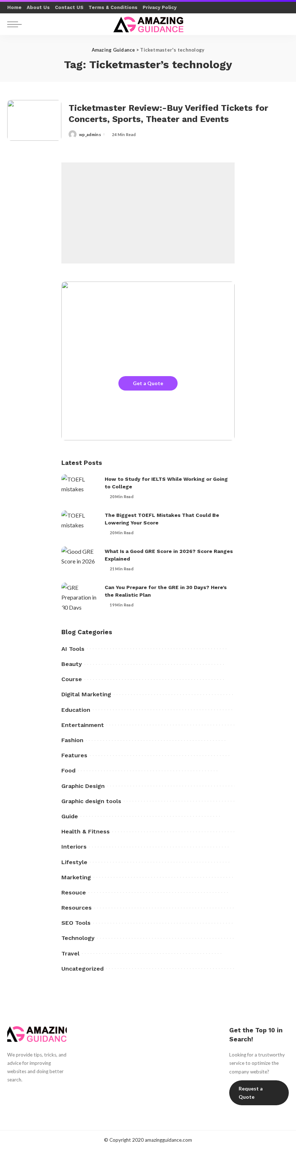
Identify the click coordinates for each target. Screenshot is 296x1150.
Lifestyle (74, 862)
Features (74, 755)
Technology (78, 938)
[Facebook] (10, 1093)
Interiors (74, 846)
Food (68, 770)
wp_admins (90, 134)
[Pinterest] (36, 1093)
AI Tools (72, 648)
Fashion (72, 740)
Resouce (73, 892)
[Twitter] (23, 1093)
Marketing (76, 877)
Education (75, 709)
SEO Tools (76, 922)
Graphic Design (83, 786)
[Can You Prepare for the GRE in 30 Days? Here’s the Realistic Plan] (79, 596)
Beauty (71, 664)
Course (71, 679)
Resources (76, 907)
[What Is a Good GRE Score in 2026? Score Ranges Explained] (79, 560)
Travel (70, 953)
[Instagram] (48, 1093)
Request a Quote (251, 1092)
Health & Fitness (85, 831)
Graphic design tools (91, 801)
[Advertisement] (148, 212)
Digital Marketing (86, 694)
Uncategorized (82, 968)
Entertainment (82, 725)
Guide (69, 816)
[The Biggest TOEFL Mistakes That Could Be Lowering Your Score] (79, 523)
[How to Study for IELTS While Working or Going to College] (79, 487)
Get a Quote (148, 383)
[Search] (281, 24)
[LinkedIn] (10, 1105)
